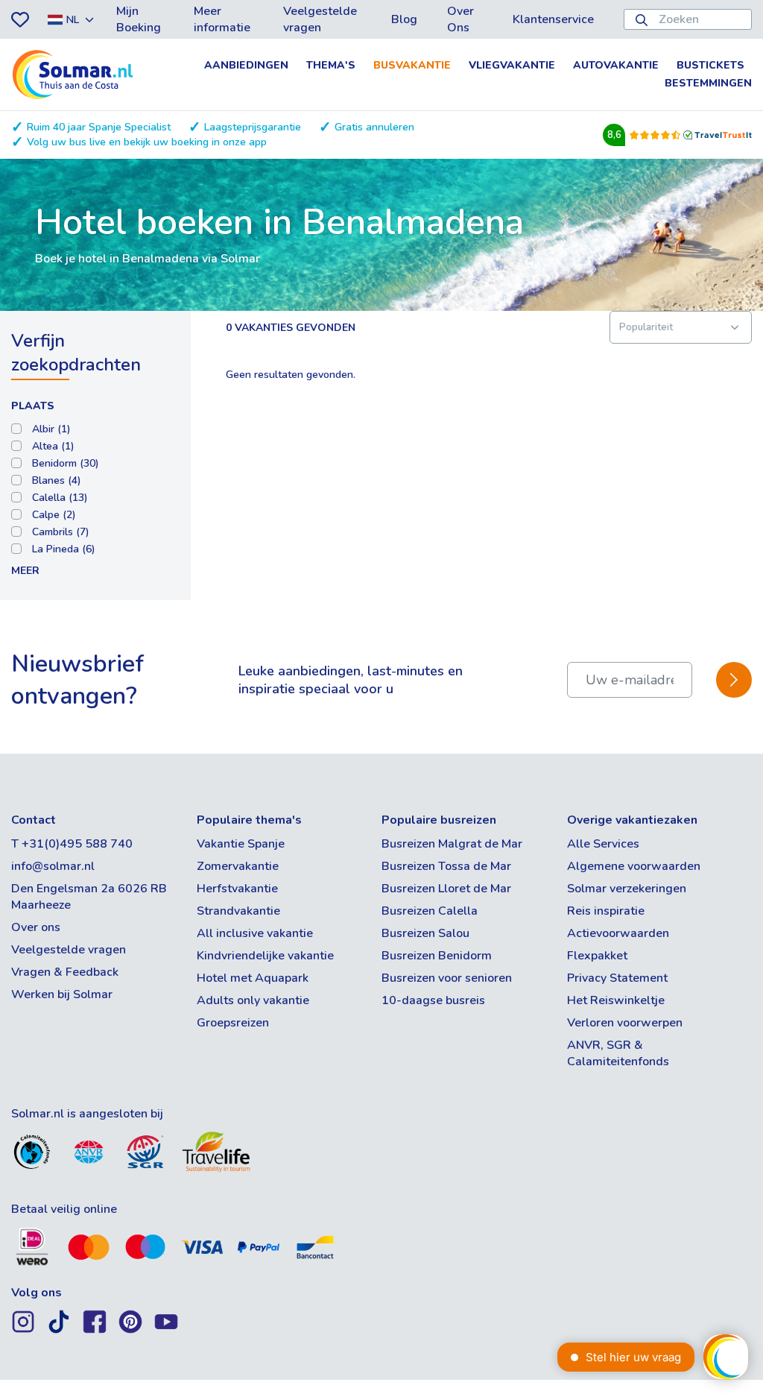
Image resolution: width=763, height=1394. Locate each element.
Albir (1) (51, 429)
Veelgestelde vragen (320, 19)
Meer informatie (222, 19)
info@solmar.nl (53, 866)
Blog (404, 19)
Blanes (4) (56, 480)
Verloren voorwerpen (625, 1023)
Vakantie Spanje (241, 844)
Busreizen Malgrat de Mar (452, 844)
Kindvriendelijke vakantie (265, 955)
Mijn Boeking (138, 19)
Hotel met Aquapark (252, 978)
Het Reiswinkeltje (616, 1000)
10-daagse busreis (433, 1000)
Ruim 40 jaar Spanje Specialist (99, 127)
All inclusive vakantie (255, 933)
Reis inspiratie (606, 911)
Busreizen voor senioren (447, 978)
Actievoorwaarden (618, 933)
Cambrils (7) (60, 532)
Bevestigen (734, 680)
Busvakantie (412, 65)
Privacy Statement (617, 978)
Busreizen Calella (430, 911)
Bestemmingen (708, 83)
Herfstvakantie (237, 888)
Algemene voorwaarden (633, 866)
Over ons (35, 927)
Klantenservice (553, 19)
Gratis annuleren (374, 127)
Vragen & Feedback (64, 972)
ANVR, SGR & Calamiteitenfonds (618, 1053)
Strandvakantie (238, 911)
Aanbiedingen (246, 65)
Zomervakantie (238, 866)
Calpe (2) (54, 515)
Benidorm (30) (65, 463)
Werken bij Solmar (62, 994)
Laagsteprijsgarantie (252, 127)
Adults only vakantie (253, 1000)
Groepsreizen (233, 1023)
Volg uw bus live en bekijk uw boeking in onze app (147, 142)
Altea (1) (53, 446)
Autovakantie (616, 65)
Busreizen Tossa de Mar (446, 866)
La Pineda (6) (63, 549)
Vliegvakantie (512, 65)
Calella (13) (60, 498)
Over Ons (460, 19)
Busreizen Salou (425, 933)
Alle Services (603, 844)
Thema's (330, 65)
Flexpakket (597, 955)
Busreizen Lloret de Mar (446, 888)
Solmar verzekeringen (626, 888)
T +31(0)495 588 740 (72, 844)
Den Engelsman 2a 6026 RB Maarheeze (89, 896)
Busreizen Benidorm (437, 955)
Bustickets (710, 65)
